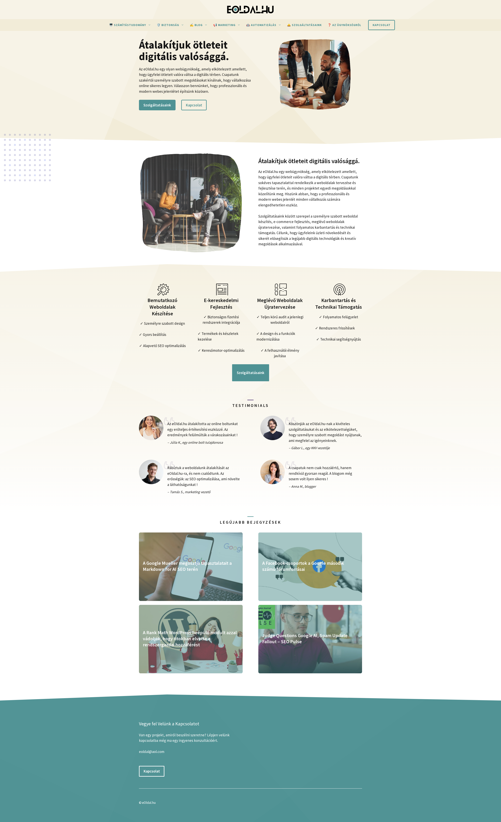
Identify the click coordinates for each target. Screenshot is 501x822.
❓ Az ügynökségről (344, 25)
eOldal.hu (149, 802)
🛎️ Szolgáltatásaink (304, 25)
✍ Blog (196, 25)
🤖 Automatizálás (261, 25)
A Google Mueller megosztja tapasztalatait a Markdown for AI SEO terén (187, 566)
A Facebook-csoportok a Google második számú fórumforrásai (303, 566)
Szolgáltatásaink (157, 105)
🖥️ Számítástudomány (127, 25)
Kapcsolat (381, 25)
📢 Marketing (224, 25)
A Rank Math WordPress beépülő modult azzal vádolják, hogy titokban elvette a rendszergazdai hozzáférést (190, 639)
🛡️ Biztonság (168, 25)
